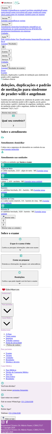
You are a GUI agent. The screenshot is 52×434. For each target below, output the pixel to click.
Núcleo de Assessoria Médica (17, 372)
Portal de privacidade (14, 343)
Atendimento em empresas (20, 31)
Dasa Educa (10, 376)
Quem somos (11, 336)
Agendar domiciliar (11, 149)
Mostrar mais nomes (9, 113)
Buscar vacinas (19, 21)
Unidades (4, 33)
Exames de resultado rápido (19, 15)
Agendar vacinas (7, 21)
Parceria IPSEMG (32, 29)
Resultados (12, 44)
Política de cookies (13, 345)
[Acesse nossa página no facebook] (7, 423)
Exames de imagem (37, 15)
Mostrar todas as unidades (11, 228)
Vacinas (4, 18)
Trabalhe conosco (12, 340)
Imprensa (9, 338)
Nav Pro (9, 374)
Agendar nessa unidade (33, 181)
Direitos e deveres (12, 362)
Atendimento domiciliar (10, 27)
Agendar (4, 44)
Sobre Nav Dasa (17, 39)
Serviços (5, 24)
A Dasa (8, 334)
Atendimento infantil (27, 27)
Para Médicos (11, 370)
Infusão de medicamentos (15, 29)
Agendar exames (7, 10)
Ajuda (4, 37)
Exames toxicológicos (18, 12)
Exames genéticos (33, 12)
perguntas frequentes (20, 390)
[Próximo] (3, 225)
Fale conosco (6, 39)
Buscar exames (19, 10)
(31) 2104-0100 (27, 402)
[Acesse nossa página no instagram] (3, 423)
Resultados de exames (17, 68)
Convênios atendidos (33, 10)
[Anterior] (3, 221)
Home (3, 71)
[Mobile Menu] (3, 47)
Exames (5, 8)
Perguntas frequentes (31, 39)
